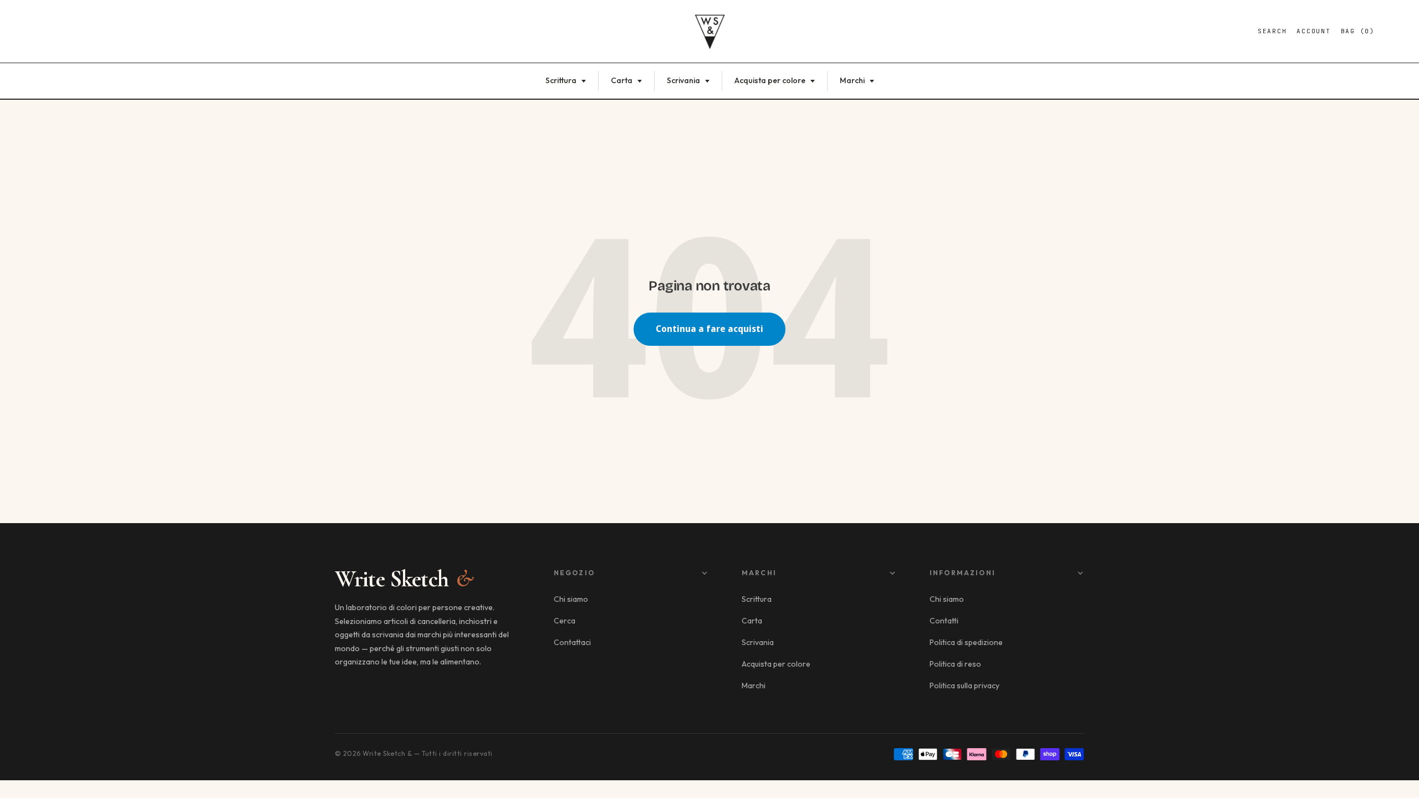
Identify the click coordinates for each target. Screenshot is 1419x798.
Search (1272, 31)
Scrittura (561, 80)
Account (1313, 31)
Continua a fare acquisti (709, 329)
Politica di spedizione (966, 642)
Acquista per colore (770, 80)
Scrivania (684, 80)
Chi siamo (571, 599)
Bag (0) (1358, 31)
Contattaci (572, 642)
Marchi (853, 80)
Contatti (944, 621)
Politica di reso (955, 664)
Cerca (564, 621)
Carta (622, 80)
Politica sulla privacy (964, 685)
